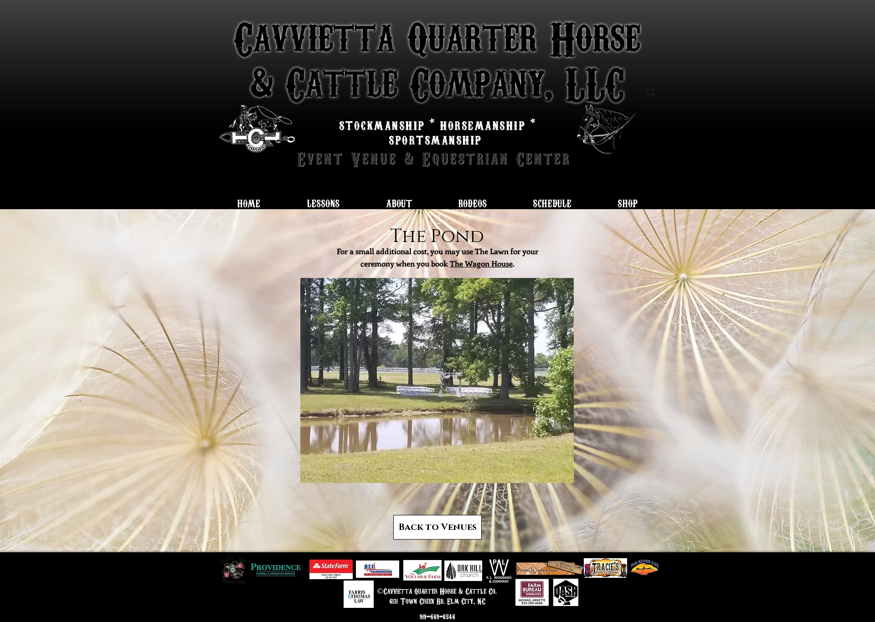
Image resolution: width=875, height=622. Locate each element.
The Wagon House (481, 263)
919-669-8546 (437, 616)
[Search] (651, 92)
